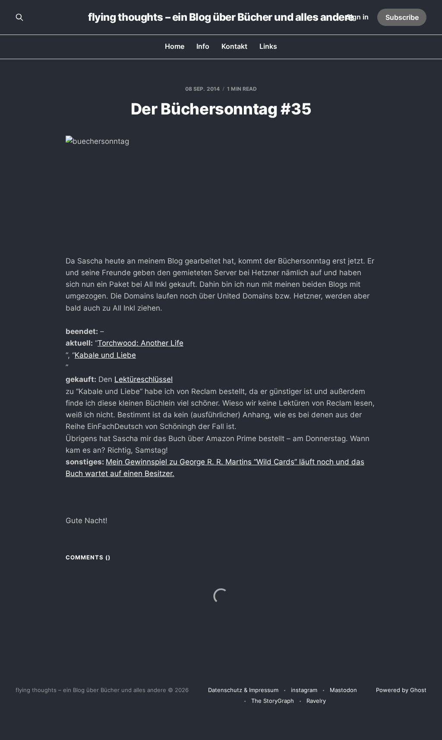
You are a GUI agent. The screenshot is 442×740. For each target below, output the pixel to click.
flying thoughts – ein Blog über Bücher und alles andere (221, 17)
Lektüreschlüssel (143, 379)
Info (202, 46)
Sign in (357, 17)
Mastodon (343, 689)
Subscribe (402, 17)
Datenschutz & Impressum (243, 689)
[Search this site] (19, 17)
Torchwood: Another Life (140, 343)
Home (174, 46)
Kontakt (234, 46)
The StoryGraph (272, 700)
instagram (304, 689)
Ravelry (316, 700)
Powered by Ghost (401, 689)
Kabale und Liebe (105, 355)
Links (268, 46)
